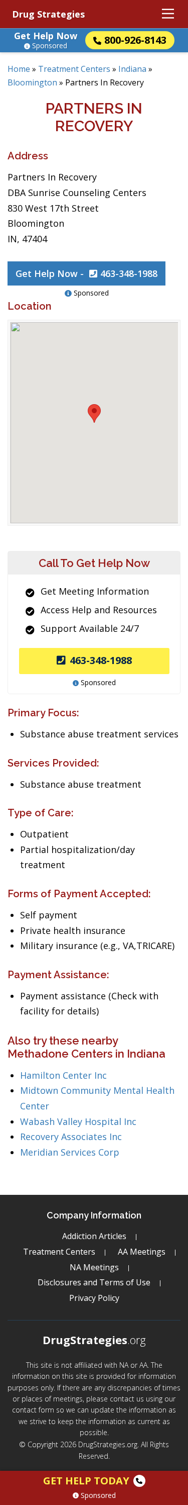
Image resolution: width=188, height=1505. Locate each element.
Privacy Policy (94, 1297)
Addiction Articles (94, 1236)
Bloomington (32, 82)
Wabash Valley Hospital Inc (78, 1121)
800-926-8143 (135, 40)
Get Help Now (45, 35)
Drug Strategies (48, 14)
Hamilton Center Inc (63, 1075)
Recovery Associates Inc (71, 1137)
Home (19, 68)
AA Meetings (141, 1251)
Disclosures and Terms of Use (94, 1282)
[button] (94, 413)
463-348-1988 (101, 660)
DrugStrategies (94, 1339)
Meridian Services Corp (69, 1152)
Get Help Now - (86, 273)
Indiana (132, 68)
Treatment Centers (74, 68)
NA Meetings (94, 1267)
